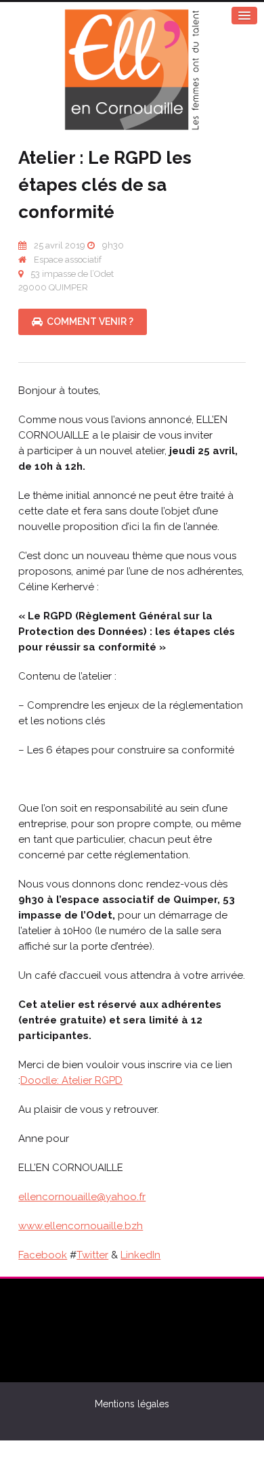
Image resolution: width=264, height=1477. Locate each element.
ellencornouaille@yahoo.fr (82, 1197)
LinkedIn (140, 1255)
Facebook (42, 1255)
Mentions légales (132, 1403)
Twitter (92, 1255)
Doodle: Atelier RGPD (71, 1080)
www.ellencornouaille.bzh (80, 1226)
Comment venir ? (88, 321)
